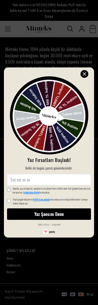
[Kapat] (84, 74)
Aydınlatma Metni (31, 192)
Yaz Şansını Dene (49, 214)
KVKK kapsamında (41, 199)
